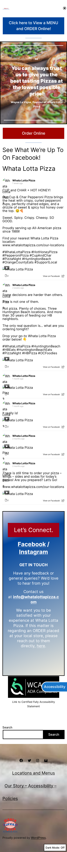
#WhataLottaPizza (16, 252)
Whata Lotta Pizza (28, 168)
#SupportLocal (45, 262)
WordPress (38, 837)
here (41, 645)
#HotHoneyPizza (44, 252)
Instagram (33, 551)
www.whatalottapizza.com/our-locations (33, 245)
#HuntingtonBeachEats (34, 350)
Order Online (33, 133)
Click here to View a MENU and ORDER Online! (33, 25)
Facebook (32, 544)
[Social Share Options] (63, 276)
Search (7, 727)
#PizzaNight (11, 259)
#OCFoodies (47, 353)
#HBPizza (29, 353)
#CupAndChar (40, 255)
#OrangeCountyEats (18, 262)
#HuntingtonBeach (36, 259)
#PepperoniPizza (15, 255)
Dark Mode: (53, 847)
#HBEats (9, 350)
